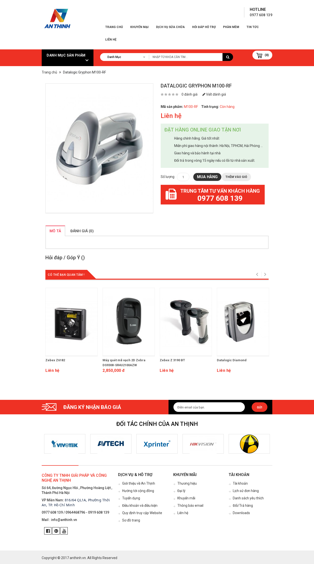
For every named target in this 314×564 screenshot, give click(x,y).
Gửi (259, 407)
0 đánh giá (189, 94)
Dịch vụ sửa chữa (170, 27)
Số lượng (167, 177)
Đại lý (181, 491)
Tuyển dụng (131, 498)
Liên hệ (111, 39)
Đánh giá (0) (82, 231)
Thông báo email (190, 505)
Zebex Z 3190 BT (172, 360)
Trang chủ (114, 27)
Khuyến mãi (186, 498)
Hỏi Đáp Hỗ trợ (204, 27)
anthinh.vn (78, 558)
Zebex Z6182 (55, 360)
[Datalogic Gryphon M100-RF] (99, 148)
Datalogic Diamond (232, 360)
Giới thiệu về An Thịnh (138, 483)
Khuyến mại (139, 27)
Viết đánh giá (215, 94)
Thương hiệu (187, 483)
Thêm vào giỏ (236, 177)
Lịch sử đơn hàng (246, 491)
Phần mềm (231, 27)
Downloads (241, 513)
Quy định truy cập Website (142, 513)
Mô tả (55, 231)
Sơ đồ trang (131, 520)
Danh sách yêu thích (248, 498)
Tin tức (253, 27)
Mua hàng (207, 176)
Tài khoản (240, 483)
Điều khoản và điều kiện (139, 505)
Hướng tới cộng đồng (138, 491)
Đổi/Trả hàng (243, 505)
